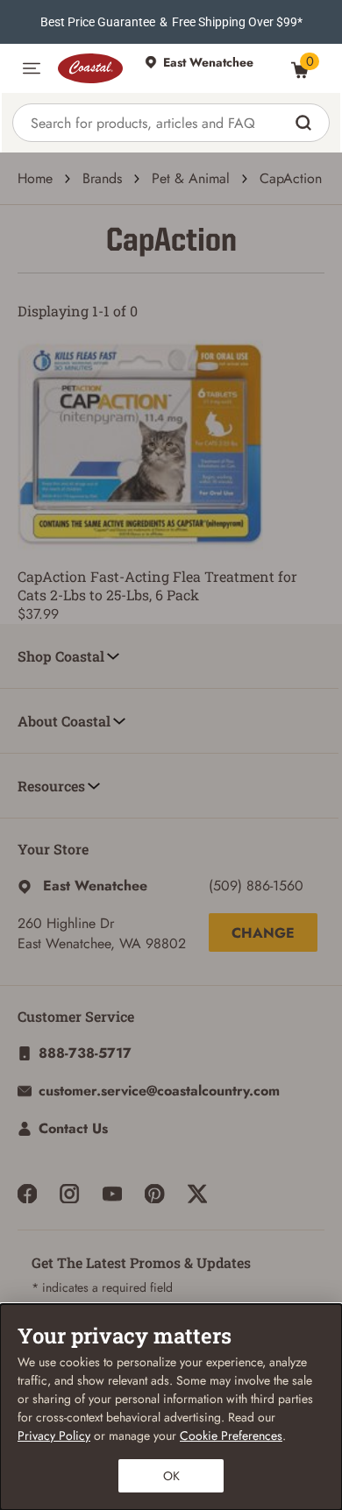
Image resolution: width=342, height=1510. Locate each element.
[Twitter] (197, 1193)
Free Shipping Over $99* (237, 22)
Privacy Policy (54, 1435)
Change (263, 933)
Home (35, 178)
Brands (102, 178)
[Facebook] (27, 1193)
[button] (31, 68)
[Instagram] (69, 1193)
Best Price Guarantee (97, 22)
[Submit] (306, 122)
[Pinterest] (154, 1193)
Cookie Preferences (231, 1435)
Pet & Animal (191, 178)
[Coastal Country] (92, 68)
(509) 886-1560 (256, 886)
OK (171, 1476)
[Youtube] (112, 1193)
